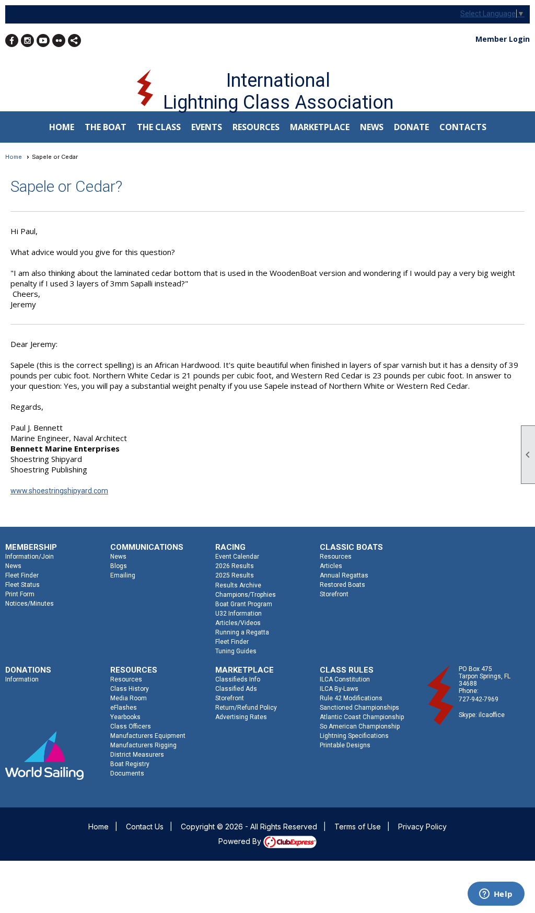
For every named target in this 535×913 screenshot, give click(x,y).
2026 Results (234, 566)
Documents (127, 773)
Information (22, 679)
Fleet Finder (22, 575)
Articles (331, 566)
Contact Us (145, 826)
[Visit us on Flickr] (58, 40)
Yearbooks (125, 717)
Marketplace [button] (320, 127)
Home (61, 127)
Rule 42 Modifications (351, 698)
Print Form (19, 594)
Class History (129, 688)
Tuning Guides (236, 651)
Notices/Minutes (29, 603)
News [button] (371, 127)
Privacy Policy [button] (422, 826)
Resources (336, 556)
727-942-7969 (478, 699)
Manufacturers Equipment (147, 735)
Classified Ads (236, 688)
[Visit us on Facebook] (11, 40)
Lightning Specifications (354, 735)
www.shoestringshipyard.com (59, 491)
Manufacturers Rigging (143, 745)
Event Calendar (237, 556)
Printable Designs (345, 745)
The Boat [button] (105, 127)
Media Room (128, 698)
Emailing (122, 575)
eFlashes (123, 707)
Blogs (118, 566)
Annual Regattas (344, 575)
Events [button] (206, 127)
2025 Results (234, 575)
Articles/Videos (238, 623)
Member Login (502, 39)
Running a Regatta (242, 632)
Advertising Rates (241, 717)
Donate (411, 127)
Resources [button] (256, 127)
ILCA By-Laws (339, 688)
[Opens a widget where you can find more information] (496, 895)
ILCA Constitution (345, 679)
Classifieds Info (237, 679)
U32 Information (238, 613)
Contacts (462, 127)
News (13, 566)
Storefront (334, 594)
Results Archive (238, 585)
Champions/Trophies (245, 594)
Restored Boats (342, 584)
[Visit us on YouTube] (43, 40)
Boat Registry (129, 764)
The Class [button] (159, 127)
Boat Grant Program (243, 604)
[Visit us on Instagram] (27, 40)
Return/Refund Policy (246, 707)
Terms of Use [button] (357, 826)
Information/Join (29, 556)
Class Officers (130, 726)
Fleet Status (22, 584)
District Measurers (137, 754)
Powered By (240, 841)
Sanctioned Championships (359, 707)
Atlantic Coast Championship (362, 717)
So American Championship (360, 726)
